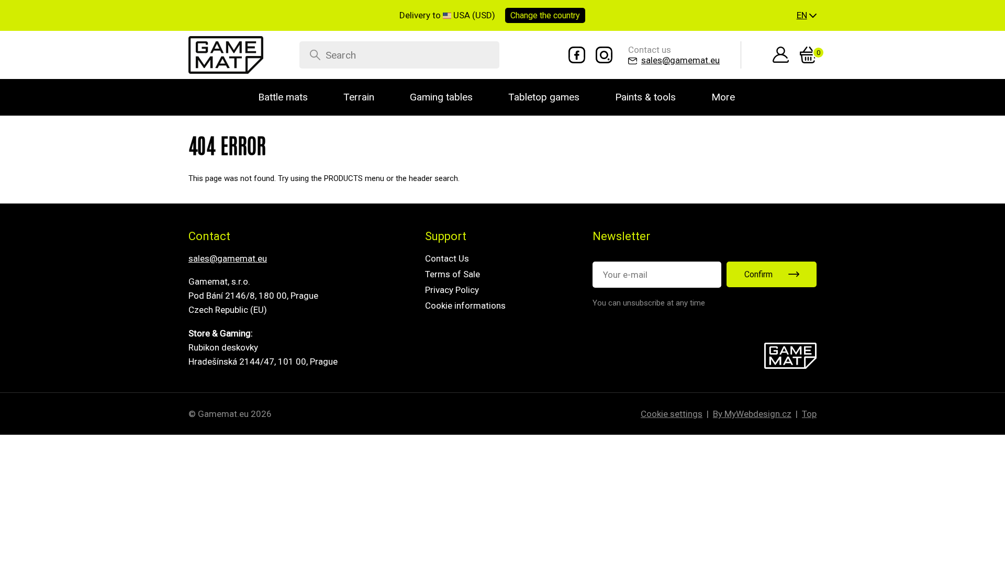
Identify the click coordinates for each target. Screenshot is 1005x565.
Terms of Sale (452, 274)
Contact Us (447, 258)
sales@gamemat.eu (227, 258)
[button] (807, 15)
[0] (808, 55)
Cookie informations (465, 305)
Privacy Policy (452, 290)
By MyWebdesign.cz (752, 414)
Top (809, 414)
